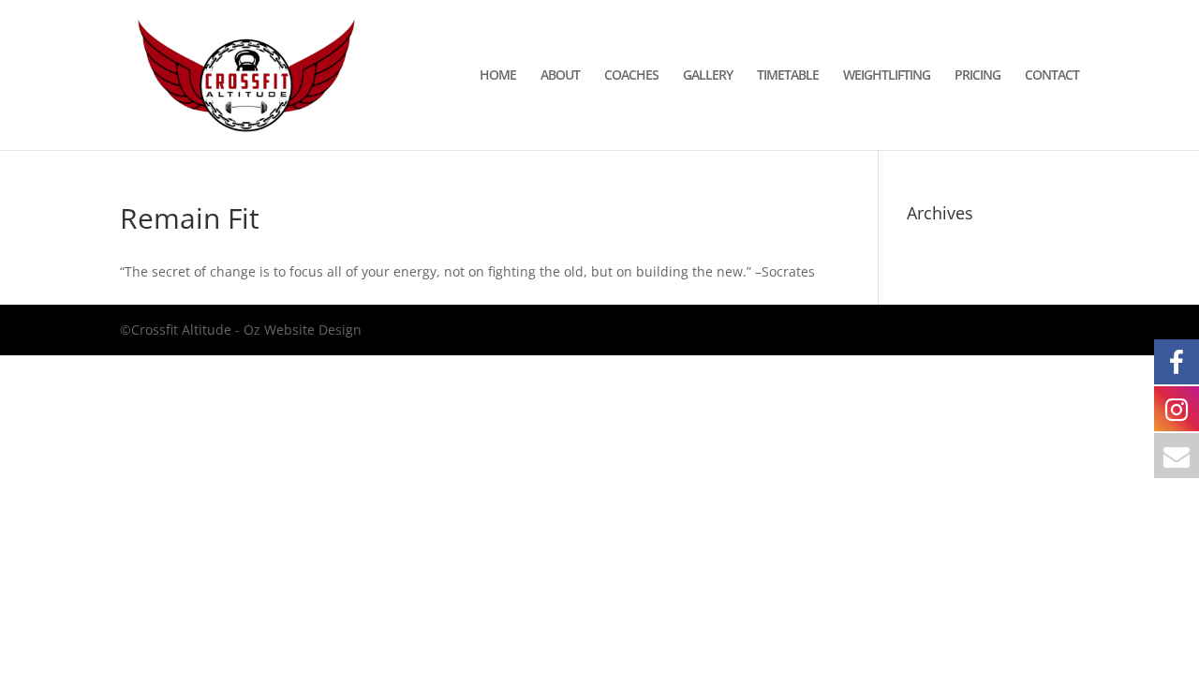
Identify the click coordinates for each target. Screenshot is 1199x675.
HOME (498, 75)
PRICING (977, 75)
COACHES (631, 75)
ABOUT (560, 75)
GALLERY (708, 75)
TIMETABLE (788, 75)
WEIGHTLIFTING (886, 75)
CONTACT (1052, 75)
